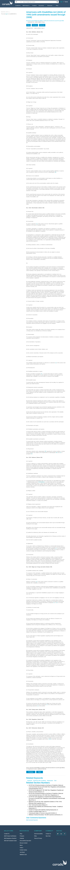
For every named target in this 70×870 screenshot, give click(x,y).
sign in (6, 13)
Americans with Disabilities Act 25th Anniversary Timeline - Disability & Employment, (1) (46, 807)
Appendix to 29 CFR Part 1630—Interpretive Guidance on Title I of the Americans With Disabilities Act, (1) (45, 802)
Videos (21, 847)
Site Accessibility (38, 833)
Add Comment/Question (32, 820)
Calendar (22, 838)
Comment (35, 25)
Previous (30, 772)
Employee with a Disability (39, 780)
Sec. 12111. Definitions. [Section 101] (34, 31)
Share (28, 25)
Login (61, 1)
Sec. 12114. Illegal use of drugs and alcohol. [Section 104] (39, 566)
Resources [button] (50, 5)
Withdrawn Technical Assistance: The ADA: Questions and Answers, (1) (45, 814)
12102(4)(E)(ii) (41, 482)
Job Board (22, 852)
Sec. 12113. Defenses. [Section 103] (34, 457)
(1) (56, 548)
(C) (60, 452)
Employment (50, 780)
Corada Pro (17, 5)
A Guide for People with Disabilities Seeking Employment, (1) (43, 809)
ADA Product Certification (27, 5)
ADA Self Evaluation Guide (10, 840)
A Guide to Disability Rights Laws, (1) (37, 811)
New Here (48, 836)
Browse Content (23, 843)
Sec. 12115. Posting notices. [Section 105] (35, 709)
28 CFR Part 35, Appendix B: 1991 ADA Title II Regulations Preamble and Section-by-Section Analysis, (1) (46, 791)
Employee (29, 780)
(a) (36, 223)
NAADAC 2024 (23, 854)
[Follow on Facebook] (64, 834)
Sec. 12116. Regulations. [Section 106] (34, 719)
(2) (56, 602)
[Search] (57, 2)
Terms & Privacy (38, 838)
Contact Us (48, 833)
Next (39, 772)
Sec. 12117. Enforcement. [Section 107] (35, 728)
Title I (55, 780)
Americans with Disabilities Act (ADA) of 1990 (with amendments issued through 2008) (45, 20)
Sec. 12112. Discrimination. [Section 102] (35, 207)
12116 (50, 739)
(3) (41, 373)
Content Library (23, 850)
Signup (66, 1)
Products (34, 5)
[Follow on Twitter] (57, 834)
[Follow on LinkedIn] (61, 834)
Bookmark (42, 25)
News (21, 845)
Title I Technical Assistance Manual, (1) (38, 805)
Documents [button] (41, 5)
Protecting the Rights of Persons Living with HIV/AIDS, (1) (43, 813)
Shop (57, 5)
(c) (38, 705)
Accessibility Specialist (25, 840)
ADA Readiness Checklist (10, 838)
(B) (55, 172)
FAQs (35, 836)
